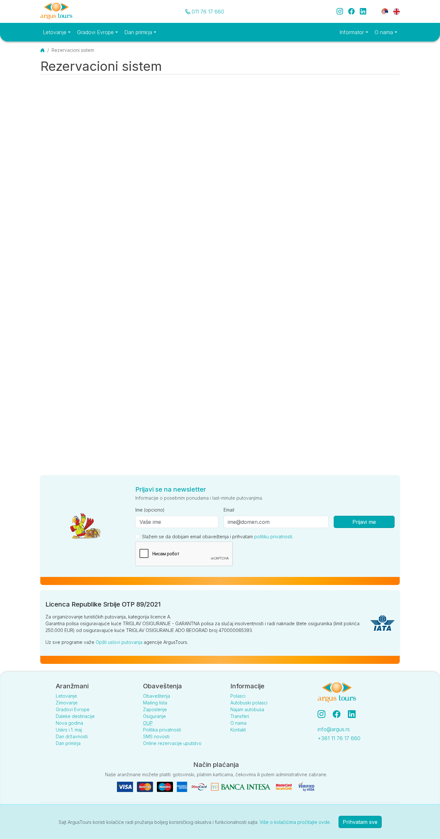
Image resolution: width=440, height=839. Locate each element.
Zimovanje (67, 702)
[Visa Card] (126, 786)
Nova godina (69, 723)
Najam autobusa (247, 709)
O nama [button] (385, 32)
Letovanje (66, 696)
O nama (238, 723)
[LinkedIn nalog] (352, 714)
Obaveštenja (156, 696)
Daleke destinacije (75, 716)
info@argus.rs (334, 729)
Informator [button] (353, 32)
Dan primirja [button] (139, 32)
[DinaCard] (200, 786)
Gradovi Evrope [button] (96, 32)
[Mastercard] (146, 786)
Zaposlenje (155, 709)
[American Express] (183, 786)
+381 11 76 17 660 (339, 738)
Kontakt (238, 729)
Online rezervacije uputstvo (172, 743)
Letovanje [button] (55, 32)
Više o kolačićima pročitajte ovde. (295, 822)
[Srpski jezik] (385, 11)
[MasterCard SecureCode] (284, 786)
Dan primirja (68, 743)
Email (229, 510)
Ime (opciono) (150, 510)
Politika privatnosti (162, 729)
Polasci (237, 696)
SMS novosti (156, 736)
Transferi (239, 716)
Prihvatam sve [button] (360, 822)
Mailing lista (155, 702)
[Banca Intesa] (241, 786)
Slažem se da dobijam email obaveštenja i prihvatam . (217, 536)
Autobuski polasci (248, 702)
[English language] (394, 11)
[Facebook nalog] (339, 714)
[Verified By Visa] (306, 786)
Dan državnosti (72, 736)
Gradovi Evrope (73, 709)
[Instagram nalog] (324, 714)
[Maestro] (166, 786)
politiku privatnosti (273, 536)
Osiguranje (154, 716)
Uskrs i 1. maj (69, 729)
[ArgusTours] (56, 11)
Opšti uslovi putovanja (119, 642)
